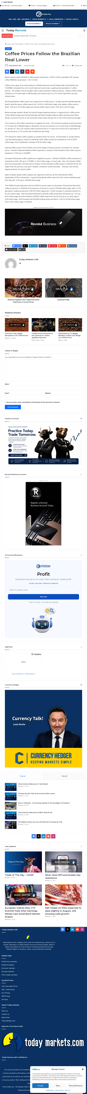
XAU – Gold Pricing (8, 989)
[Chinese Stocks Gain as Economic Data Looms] (11, 796)
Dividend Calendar (8, 965)
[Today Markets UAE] (16, 30)
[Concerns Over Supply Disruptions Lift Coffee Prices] (17, 324)
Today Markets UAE (15, 65)
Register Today (43, 480)
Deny (58, 1086)
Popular (23, 776)
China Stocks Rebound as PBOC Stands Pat (35, 812)
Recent (64, 776)
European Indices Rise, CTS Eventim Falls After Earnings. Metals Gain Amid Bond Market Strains (45, 36)
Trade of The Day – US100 (19, 875)
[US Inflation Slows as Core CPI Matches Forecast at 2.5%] (11, 825)
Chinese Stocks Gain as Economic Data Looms (36, 793)
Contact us (5, 1014)
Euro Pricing (6, 993)
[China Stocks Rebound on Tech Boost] (11, 787)
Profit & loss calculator (9, 961)
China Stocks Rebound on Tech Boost (33, 784)
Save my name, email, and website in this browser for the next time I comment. (33, 402)
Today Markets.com (8, 1021)
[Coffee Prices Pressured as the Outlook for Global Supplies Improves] (43, 324)
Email (7, 393)
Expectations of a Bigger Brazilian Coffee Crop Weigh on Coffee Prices (69, 335)
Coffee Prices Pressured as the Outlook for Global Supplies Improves (42, 335)
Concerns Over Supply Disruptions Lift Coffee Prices (16, 334)
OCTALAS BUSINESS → (34, 23)
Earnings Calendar (8, 971)
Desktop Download (24, 1090)
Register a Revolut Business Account (43, 207)
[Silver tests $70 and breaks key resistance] (63, 861)
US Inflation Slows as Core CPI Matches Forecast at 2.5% (40, 822)
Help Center (6, 1017)
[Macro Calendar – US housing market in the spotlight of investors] (11, 806)
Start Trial (43, 597)
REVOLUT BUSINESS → (53, 23)
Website (48, 393)
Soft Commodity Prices (9, 986)
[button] (83, 1069)
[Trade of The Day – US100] (23, 861)
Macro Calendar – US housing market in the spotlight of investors (44, 803)
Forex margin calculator (10, 975)
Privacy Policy (59, 1090)
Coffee (8, 49)
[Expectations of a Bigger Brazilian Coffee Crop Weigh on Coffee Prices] (70, 324)
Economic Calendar (8, 968)
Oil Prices (5, 999)
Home (8, 44)
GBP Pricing (6, 996)
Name (7, 384)
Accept (40, 1086)
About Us (67, 1090)
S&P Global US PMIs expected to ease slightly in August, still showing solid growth (63, 911)
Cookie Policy (50, 1090)
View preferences (75, 1086)
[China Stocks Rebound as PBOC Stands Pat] (11, 815)
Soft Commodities (17, 44)
